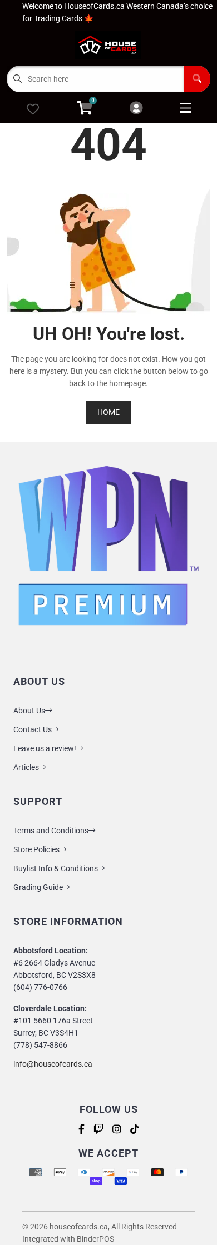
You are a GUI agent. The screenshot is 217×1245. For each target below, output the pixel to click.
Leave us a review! (44, 748)
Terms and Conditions (50, 830)
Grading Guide (38, 887)
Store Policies (36, 849)
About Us (29, 710)
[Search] (197, 79)
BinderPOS (95, 1238)
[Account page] (136, 108)
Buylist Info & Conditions (55, 868)
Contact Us (32, 729)
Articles (26, 767)
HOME (108, 412)
